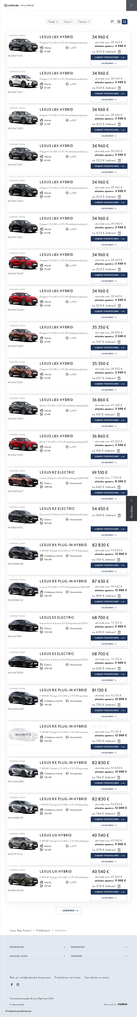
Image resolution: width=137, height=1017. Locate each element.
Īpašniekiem (78, 947)
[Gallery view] (119, 21)
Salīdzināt (107, 63)
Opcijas (82, 22)
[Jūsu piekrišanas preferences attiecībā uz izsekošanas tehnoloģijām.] (18, 1011)
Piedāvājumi (17, 947)
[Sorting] (112, 21)
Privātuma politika (17, 1004)
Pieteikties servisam (68, 977)
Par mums (76, 956)
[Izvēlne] (131, 5)
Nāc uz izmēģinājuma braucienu (30, 977)
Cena (66, 22)
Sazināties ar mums (97, 977)
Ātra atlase (131, 512)
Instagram (18, 984)
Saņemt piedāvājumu (107, 57)
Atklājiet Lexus (19, 956)
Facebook (12, 984)
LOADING (68, 910)
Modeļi (51, 22)
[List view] (124, 21)
